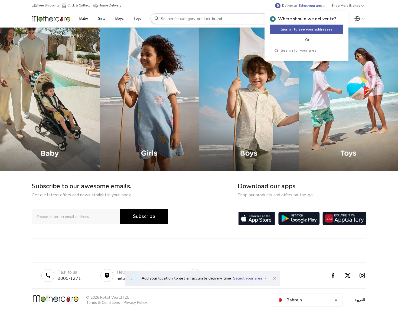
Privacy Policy (135, 302)
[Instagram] (362, 275)
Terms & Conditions (103, 302)
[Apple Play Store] (257, 218)
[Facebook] (333, 275)
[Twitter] (347, 275)
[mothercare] (53, 18)
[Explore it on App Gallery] (344, 218)
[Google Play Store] (299, 218)
